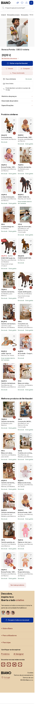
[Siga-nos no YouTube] (14, 664)
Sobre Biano (8, 628)
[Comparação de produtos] (18, 3)
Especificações (7, 105)
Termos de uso (28, 677)
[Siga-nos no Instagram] (3, 664)
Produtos (5, 654)
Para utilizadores (10, 635)
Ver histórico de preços (9, 58)
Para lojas (7, 642)
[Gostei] (14, 120)
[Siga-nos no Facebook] (9, 664)
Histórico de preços (9, 96)
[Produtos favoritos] (22, 3)
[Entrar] (26, 3)
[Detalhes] (14, 133)
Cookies (30, 673)
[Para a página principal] (5, 3)
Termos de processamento (23, 675)
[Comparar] (14, 124)
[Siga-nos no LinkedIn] (20, 664)
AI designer (19, 654)
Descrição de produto (10, 101)
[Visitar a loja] (17, 32)
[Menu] (31, 3)
